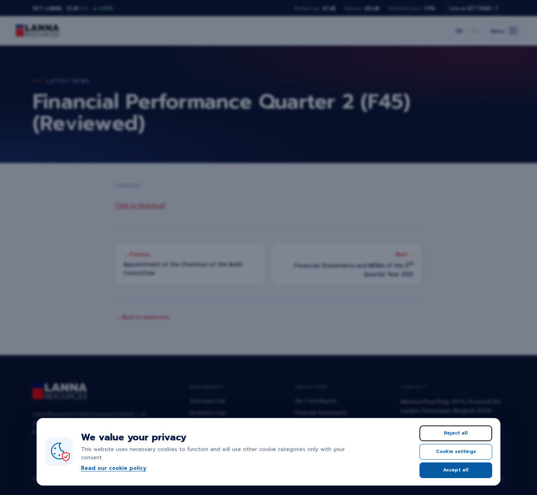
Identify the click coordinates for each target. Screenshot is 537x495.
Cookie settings (456, 451)
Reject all (456, 432)
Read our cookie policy (113, 468)
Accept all (456, 469)
